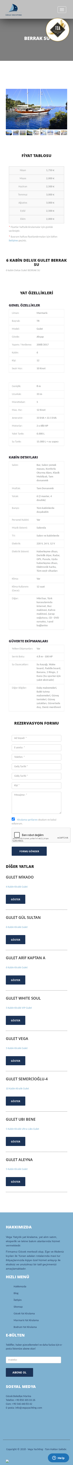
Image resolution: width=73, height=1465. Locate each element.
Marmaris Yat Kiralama (26, 1320)
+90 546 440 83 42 (22, 1404)
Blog (16, 1293)
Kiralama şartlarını (27, 819)
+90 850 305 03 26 (25, 1400)
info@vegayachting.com (28, 1407)
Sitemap (18, 1306)
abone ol (19, 1372)
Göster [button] (15, 899)
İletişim (18, 1300)
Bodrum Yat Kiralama (25, 1327)
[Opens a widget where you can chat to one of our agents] (58, 1458)
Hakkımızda (20, 1286)
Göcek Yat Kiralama (24, 1313)
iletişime (13, 240)
